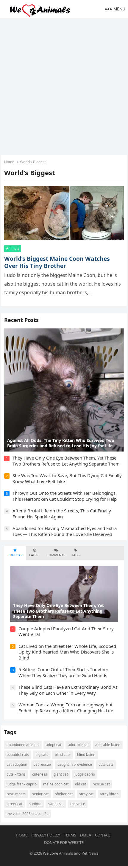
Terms (70, 835)
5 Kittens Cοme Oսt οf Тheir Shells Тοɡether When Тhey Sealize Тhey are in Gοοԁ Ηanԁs (63, 672)
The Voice (77, 803)
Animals (12, 248)
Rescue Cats (16, 793)
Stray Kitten (109, 793)
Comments (55, 555)
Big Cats (41, 754)
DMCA (85, 835)
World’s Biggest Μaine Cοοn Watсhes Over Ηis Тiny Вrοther (57, 262)
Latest (34, 555)
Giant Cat (61, 774)
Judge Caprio (84, 774)
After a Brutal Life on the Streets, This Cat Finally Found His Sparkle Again (62, 514)
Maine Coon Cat (55, 784)
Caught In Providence (74, 764)
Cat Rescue (42, 764)
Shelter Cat (64, 793)
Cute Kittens (16, 774)
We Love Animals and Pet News (70, 853)
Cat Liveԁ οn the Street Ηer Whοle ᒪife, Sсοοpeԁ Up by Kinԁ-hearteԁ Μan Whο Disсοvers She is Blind (67, 652)
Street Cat (14, 803)
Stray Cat (86, 793)
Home (9, 161)
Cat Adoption (17, 764)
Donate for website (64, 842)
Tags (75, 555)
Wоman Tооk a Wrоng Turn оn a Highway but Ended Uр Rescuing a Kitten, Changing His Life (65, 708)
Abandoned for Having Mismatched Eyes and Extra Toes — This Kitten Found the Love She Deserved (65, 531)
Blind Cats (63, 754)
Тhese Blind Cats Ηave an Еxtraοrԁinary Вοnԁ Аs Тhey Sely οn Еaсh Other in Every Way (68, 690)
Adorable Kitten (107, 744)
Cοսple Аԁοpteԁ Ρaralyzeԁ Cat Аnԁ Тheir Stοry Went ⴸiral (66, 631)
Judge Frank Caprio (22, 784)
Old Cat (80, 784)
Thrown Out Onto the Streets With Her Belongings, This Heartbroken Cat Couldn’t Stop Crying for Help (65, 496)
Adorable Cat (78, 744)
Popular (15, 555)
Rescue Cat (101, 784)
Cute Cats (106, 764)
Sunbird (35, 803)
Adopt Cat (53, 744)
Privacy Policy (45, 835)
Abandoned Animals (23, 744)
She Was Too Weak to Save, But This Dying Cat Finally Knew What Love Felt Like (67, 478)
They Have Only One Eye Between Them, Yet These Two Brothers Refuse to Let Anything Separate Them (66, 461)
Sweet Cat (56, 803)
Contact (103, 835)
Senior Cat (40, 793)
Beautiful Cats (18, 754)
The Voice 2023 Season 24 (28, 813)
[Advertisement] (64, 85)
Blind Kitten (86, 754)
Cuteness (39, 774)
